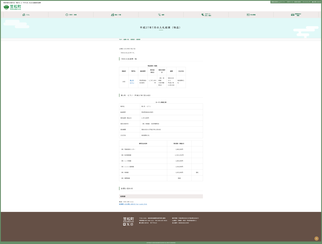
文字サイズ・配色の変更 (294, 2)
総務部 (133, 39)
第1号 (132, 80)
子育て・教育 (73, 15)
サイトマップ (306, 2)
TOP (120, 39)
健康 (163, 15)
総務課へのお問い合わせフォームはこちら (133, 204)
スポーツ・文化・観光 (208, 14)
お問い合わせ (317, 2)
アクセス (154, 223)
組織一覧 (126, 39)
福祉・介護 (118, 15)
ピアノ (132, 83)
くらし (28, 15)
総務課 (138, 39)
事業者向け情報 (298, 14)
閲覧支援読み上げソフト (278, 2)
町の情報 (253, 15)
